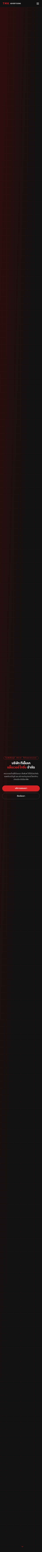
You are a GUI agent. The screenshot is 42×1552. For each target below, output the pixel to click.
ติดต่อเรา (21, 796)
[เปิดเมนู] (37, 3)
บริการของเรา (21, 788)
